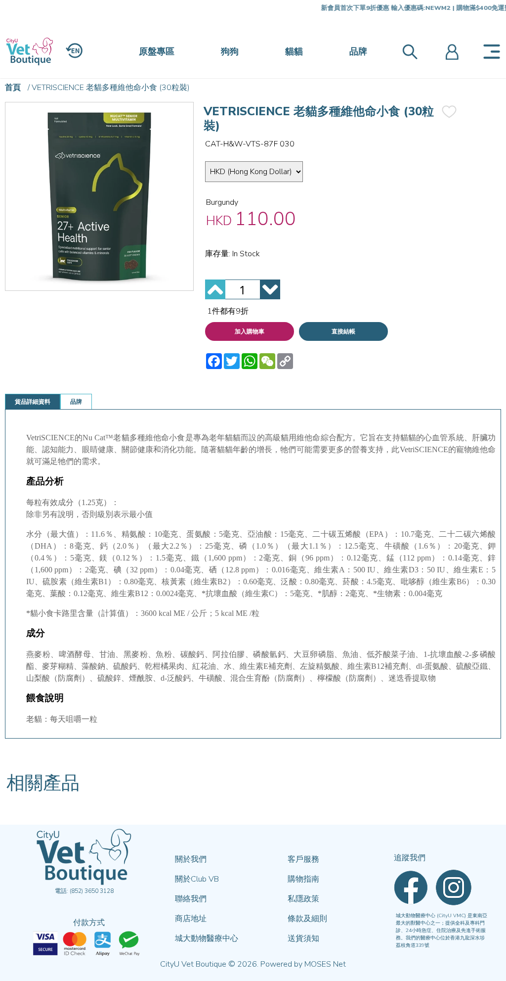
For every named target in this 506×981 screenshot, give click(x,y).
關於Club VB (197, 879)
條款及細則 (307, 918)
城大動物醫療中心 (206, 938)
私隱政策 (303, 898)
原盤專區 (156, 51)
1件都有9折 (228, 311)
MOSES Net (325, 964)
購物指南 (303, 879)
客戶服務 (303, 859)
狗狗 (230, 51)
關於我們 (191, 859)
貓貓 (294, 51)
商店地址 (191, 918)
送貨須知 (303, 938)
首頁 (13, 87)
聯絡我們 (191, 898)
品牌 (358, 51)
